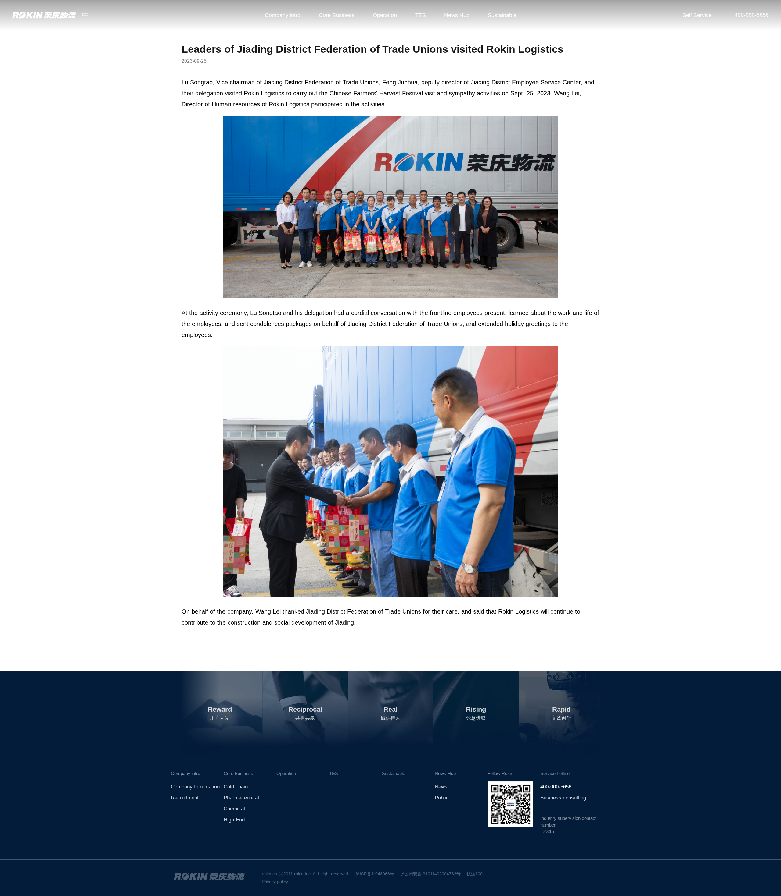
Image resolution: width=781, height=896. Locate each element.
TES (333, 773)
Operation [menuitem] (385, 15)
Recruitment (185, 798)
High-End (234, 820)
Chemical (234, 809)
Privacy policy (275, 881)
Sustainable (393, 773)
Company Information (195, 787)
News (441, 787)
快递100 (475, 873)
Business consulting (563, 798)
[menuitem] (283, 15)
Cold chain (236, 787)
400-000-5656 (751, 15)
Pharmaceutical (241, 798)
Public (442, 798)
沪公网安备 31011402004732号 (430, 873)
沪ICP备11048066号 (374, 873)
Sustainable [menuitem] (502, 15)
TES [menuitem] (420, 15)
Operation (286, 773)
